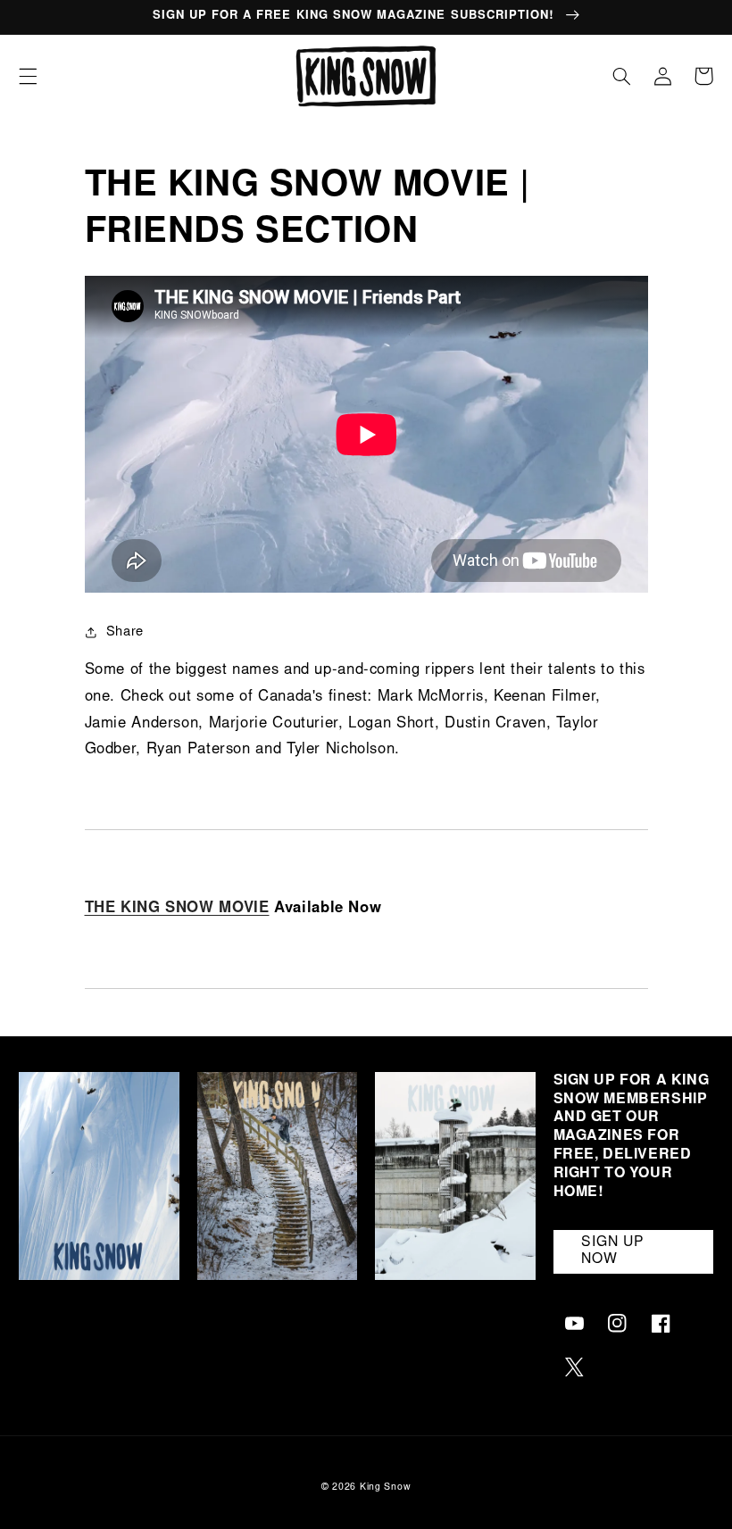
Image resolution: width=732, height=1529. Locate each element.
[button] (27, 75)
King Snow (386, 1487)
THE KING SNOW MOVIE (177, 909)
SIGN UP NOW (613, 1251)
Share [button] (125, 632)
